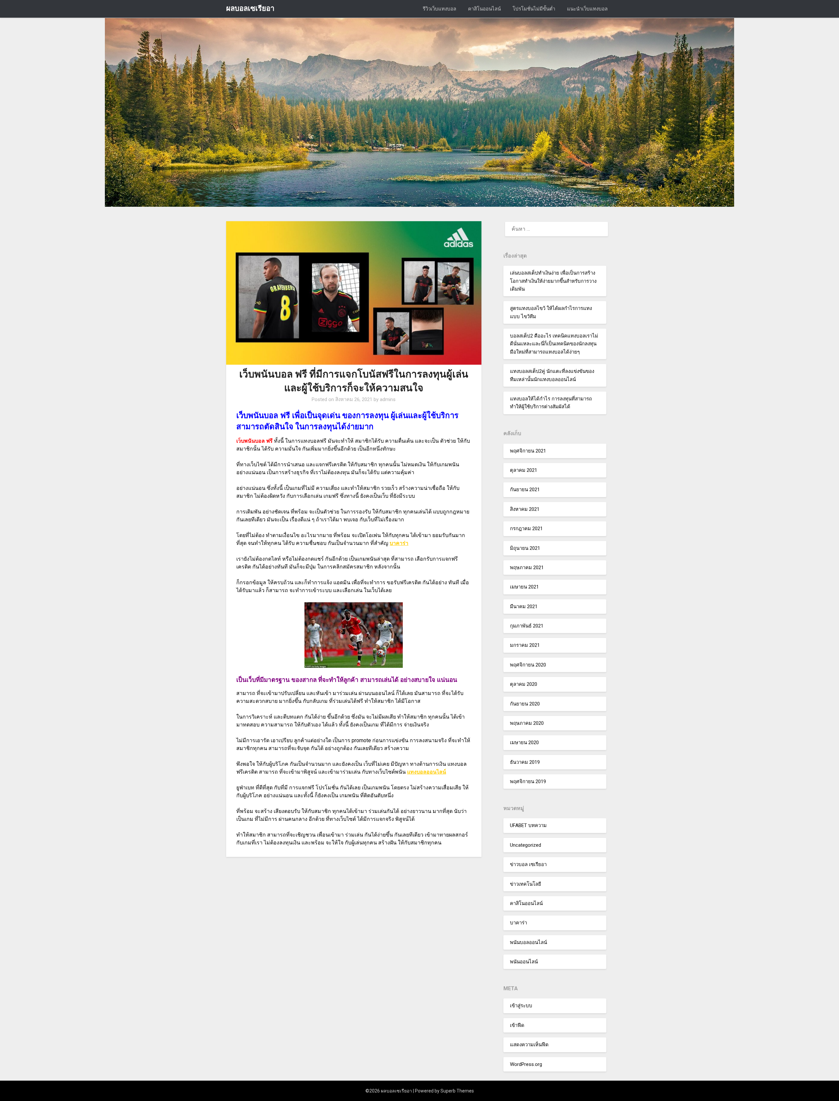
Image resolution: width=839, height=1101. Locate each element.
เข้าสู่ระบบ (521, 1006)
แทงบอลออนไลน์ (426, 772)
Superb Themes (457, 1090)
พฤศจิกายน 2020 (528, 665)
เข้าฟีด (517, 1025)
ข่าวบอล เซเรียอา (528, 864)
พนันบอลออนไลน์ (528, 942)
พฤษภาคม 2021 (527, 567)
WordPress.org (526, 1064)
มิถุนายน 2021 (525, 548)
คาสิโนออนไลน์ (484, 9)
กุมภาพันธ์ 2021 (526, 626)
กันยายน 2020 (525, 704)
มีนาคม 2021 (523, 606)
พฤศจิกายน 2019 (528, 781)
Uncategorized (525, 845)
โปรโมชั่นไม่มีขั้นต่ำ (534, 9)
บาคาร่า (399, 543)
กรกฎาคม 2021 (526, 528)
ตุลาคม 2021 (523, 470)
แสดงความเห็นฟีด (529, 1045)
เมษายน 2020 (524, 742)
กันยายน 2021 (525, 490)
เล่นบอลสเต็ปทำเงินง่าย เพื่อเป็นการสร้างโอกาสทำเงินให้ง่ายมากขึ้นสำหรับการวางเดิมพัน (553, 281)
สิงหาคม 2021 (524, 509)
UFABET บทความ (528, 825)
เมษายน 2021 (524, 587)
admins (388, 399)
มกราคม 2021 (525, 645)
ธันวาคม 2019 (525, 762)
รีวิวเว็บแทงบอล (439, 9)
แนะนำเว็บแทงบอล (587, 9)
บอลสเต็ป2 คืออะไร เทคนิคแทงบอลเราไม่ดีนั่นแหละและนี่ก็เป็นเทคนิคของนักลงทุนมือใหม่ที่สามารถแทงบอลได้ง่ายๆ (554, 344)
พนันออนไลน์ (524, 962)
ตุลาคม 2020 (523, 684)
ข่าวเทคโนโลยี (525, 884)
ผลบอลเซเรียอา (250, 8)
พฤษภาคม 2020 (527, 723)
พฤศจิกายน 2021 (528, 451)
